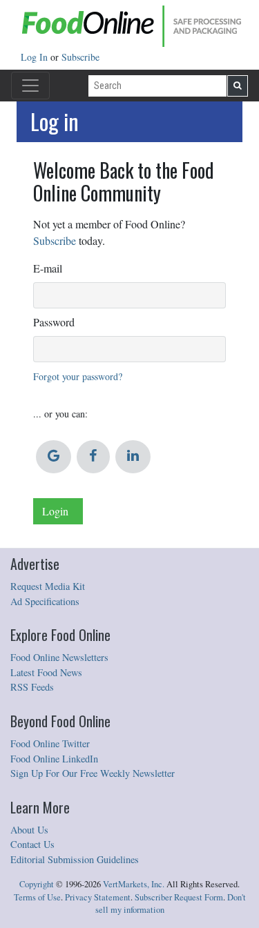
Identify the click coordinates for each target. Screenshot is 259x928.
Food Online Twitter (50, 743)
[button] (53, 456)
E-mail (47, 268)
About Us (29, 829)
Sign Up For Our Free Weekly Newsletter (92, 773)
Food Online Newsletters (59, 657)
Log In (35, 56)
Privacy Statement (98, 897)
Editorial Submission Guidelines (74, 859)
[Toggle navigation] (30, 85)
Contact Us (32, 844)
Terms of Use (37, 897)
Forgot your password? (77, 376)
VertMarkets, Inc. (133, 884)
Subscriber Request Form (179, 897)
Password (54, 322)
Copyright (36, 884)
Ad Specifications (44, 601)
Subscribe (80, 56)
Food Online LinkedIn (54, 758)
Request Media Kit (47, 586)
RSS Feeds (32, 686)
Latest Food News (46, 672)
